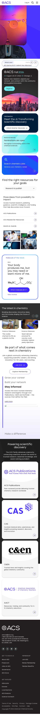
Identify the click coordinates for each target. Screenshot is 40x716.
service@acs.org (7, 635)
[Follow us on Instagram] (7, 648)
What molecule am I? (19, 290)
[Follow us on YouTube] (11, 648)
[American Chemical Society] (6, 2)
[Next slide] (36, 316)
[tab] (21, 377)
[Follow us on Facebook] (3, 648)
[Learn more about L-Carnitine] (20, 281)
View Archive (12, 294)
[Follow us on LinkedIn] (15, 648)
